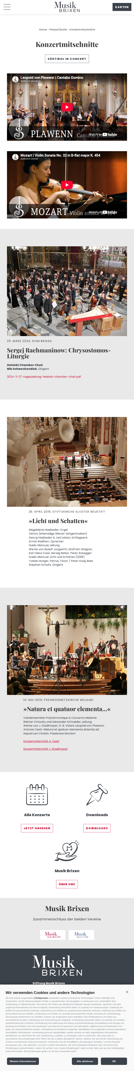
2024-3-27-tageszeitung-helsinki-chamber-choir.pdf (44, 377)
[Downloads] (97, 807)
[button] (127, 991)
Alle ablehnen (85, 1061)
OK (114, 1061)
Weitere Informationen (23, 1061)
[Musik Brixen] (67, 863)
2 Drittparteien (41, 998)
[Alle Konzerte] (37, 807)
